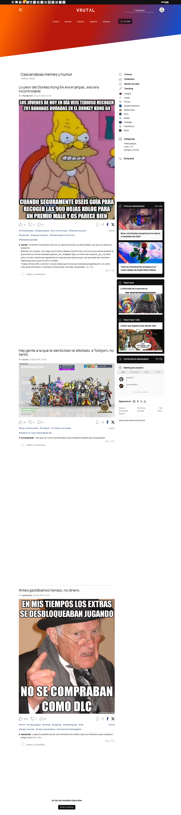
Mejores (80, 21)
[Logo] (86, 10)
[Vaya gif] (41, 2)
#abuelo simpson (39, 235)
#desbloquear (70, 724)
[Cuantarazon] (16, 2)
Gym (126, 113)
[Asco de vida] (12, 2)
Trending (128, 88)
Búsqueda (129, 158)
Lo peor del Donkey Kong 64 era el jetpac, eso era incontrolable (59, 89)
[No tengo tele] (38, 2)
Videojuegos (130, 143)
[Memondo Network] (165, 2)
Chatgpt (128, 122)
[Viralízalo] (52, 2)
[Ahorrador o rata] (56, 2)
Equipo (122, 413)
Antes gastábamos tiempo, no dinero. (49, 590)
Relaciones (129, 109)
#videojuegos (34, 724)
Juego (127, 97)
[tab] (123, 372)
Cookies (140, 411)
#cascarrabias (42, 230)
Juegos (127, 93)
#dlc (81, 724)
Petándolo (129, 79)
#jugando (57, 724)
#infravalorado (26, 230)
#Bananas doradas (28, 239)
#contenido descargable (69, 729)
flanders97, (27, 95)
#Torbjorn (45, 428)
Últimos (56, 21)
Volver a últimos (67, 807)
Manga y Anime (131, 149)
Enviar (127, 21)
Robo (126, 130)
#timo (22, 724)
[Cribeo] (49, 2)
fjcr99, (25, 359)
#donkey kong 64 (77, 230)
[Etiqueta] (120, 93)
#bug (22, 428)
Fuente (111, 724)
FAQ (160, 408)
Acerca (122, 408)
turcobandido (28, 437)
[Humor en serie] (64, 2)
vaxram (24, 244)
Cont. (160, 411)
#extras (46, 724)
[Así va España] (30, 2)
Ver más (89, 266)
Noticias (68, 21)
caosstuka (26, 734)
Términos (141, 408)
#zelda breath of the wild (62, 235)
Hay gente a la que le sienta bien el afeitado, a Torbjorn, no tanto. (66, 352)
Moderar (106, 21)
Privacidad (123, 411)
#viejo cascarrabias (45, 729)
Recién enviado (131, 83)
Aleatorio (93, 21)
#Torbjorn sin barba (61, 428)
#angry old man (27, 729)
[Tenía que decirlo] (45, 2)
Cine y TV (128, 146)
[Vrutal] (23, 2)
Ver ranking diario (140, 392)
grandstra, (27, 595)
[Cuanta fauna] (60, 2)
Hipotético (129, 126)
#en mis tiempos (59, 230)
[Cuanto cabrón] (34, 2)
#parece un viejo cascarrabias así (35, 432)
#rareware (24, 235)
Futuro (127, 101)
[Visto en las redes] (20, 2)
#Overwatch (32, 428)
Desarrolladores (131, 105)
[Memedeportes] (27, 2)
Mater (127, 118)
